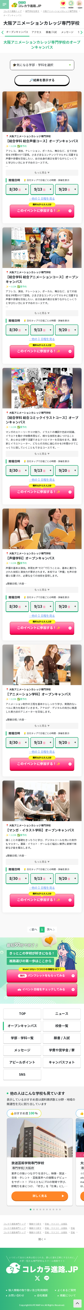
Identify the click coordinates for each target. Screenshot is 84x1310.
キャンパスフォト (62, 1062)
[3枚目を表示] (37, 1209)
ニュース (61, 1014)
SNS (22, 1074)
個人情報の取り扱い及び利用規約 (28, 1290)
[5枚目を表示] (43, 1209)
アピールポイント (22, 1062)
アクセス (36, 32)
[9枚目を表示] (56, 1209)
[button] (2, 32)
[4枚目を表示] (40, 1209)
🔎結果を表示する (42, 80)
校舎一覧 (61, 1026)
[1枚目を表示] (30, 1209)
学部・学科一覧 (22, 1038)
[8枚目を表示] (53, 1209)
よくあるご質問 (66, 1290)
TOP (22, 1014)
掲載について (68, 1295)
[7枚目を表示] (50, 1209)
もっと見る (40, 172)
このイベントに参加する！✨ (38, 211)
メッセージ (67, 32)
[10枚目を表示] (60, 1209)
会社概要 (42, 1295)
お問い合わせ (16, 1295)
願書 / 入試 (62, 1038)
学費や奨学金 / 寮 (62, 1050)
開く (41, 1239)
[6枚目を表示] (47, 1209)
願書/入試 (51, 32)
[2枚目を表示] (34, 1209)
